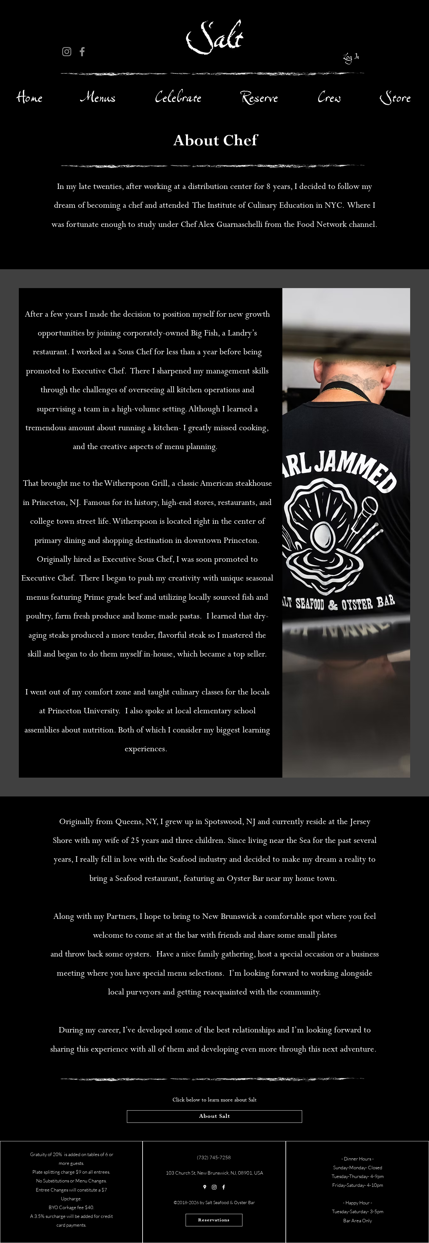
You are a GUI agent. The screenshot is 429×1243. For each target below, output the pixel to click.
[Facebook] (82, 52)
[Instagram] (67, 52)
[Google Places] (205, 1187)
